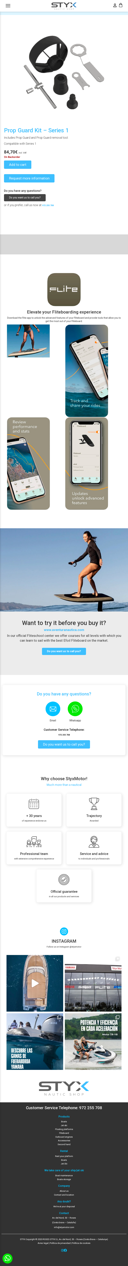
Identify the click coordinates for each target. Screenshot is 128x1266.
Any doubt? (64, 1201)
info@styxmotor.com (64, 1227)
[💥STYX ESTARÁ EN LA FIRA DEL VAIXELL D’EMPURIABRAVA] (34, 983)
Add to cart (17, 165)
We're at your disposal (64, 1206)
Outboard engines (64, 1137)
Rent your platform (64, 1156)
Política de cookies (81, 1243)
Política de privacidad (59, 1243)
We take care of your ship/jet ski (64, 1170)
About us (64, 1191)
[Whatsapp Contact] (7, 1259)
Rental (64, 1151)
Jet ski (64, 1125)
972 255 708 (48, 205)
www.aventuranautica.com (64, 630)
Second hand (64, 1144)
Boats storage (64, 1179)
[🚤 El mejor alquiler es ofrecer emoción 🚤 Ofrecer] (93, 1041)
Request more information (29, 178)
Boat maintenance (64, 1175)
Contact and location (64, 1195)
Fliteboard (64, 1133)
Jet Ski (64, 1163)
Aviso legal (43, 1243)
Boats (64, 1121)
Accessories (64, 1140)
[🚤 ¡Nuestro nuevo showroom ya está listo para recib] (93, 983)
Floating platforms (64, 1129)
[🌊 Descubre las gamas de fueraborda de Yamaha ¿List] (34, 1041)
